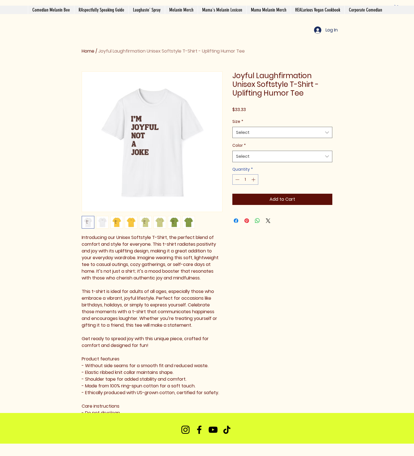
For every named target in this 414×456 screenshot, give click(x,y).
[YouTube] (213, 429)
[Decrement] (236, 179)
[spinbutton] (245, 179)
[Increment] (253, 179)
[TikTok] (226, 429)
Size (237, 121)
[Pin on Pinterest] (246, 220)
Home (88, 51)
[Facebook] (199, 429)
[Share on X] (268, 220)
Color (239, 145)
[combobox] (282, 132)
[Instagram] (185, 429)
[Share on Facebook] (236, 220)
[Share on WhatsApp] (257, 220)
